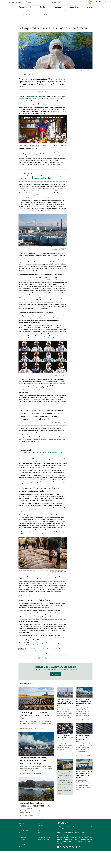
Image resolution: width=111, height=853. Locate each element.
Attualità (21, 823)
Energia (37, 11)
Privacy (40, 835)
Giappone (47, 653)
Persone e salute (88, 11)
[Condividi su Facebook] (39, 91)
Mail (39, 832)
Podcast (57, 7)
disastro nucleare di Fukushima (36, 96)
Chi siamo (40, 828)
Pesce (51, 653)
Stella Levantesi (33, 75)
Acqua (38, 653)
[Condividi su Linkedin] (46, 91)
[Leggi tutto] (91, 683)
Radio (42, 7)
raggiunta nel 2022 (31, 210)
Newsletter (21, 2)
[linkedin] (76, 847)
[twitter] (61, 847)
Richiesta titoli (22, 837)
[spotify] (67, 847)
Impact (89, 7)
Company (40, 823)
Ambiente (21, 11)
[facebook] (58, 847)
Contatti (40, 825)
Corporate (21, 839)
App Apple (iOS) (22, 828)
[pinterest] (64, 847)
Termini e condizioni (43, 839)
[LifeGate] (55, 2)
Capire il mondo (25, 7)
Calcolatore (22, 842)
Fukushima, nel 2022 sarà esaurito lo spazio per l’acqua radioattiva (39, 177)
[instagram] (73, 847)
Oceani (42, 653)
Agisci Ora (73, 7)
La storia (40, 830)
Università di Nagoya (27, 630)
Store (12, 2)
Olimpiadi (21, 160)
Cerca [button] (29, 2)
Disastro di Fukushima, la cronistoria (40, 452)
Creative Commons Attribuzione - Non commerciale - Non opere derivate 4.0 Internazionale (43, 649)
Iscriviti (54, 674)
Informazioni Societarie (45, 837)
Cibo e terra (76, 11)
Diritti (29, 11)
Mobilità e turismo (64, 11)
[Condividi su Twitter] (43, 91)
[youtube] (70, 847)
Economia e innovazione (49, 11)
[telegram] (79, 847)
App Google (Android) (24, 830)
